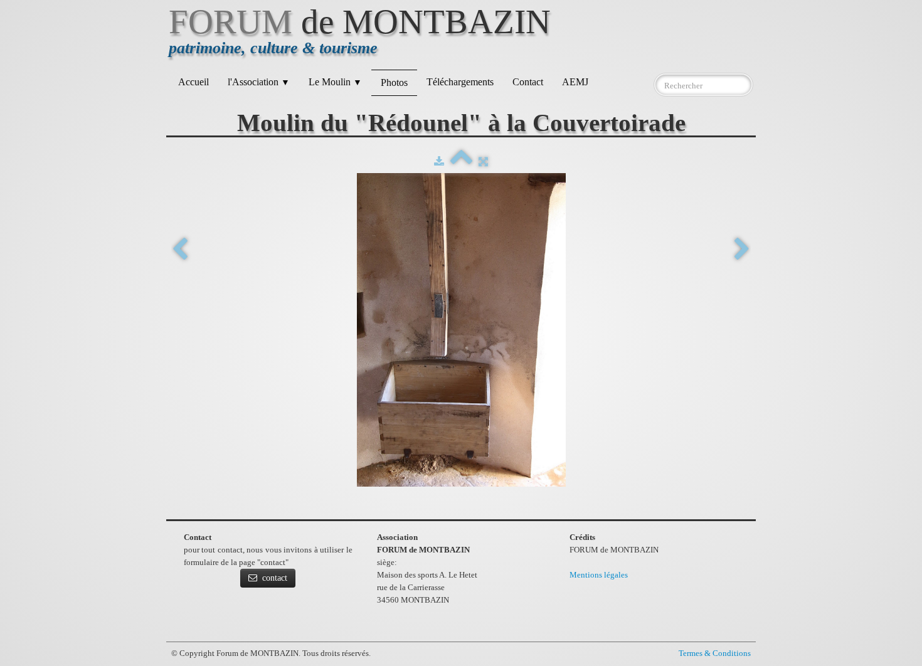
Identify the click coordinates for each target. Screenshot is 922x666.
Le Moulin (335, 82)
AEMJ (575, 82)
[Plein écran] (483, 161)
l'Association (259, 82)
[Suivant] (742, 250)
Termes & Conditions (715, 653)
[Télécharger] (439, 161)
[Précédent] (180, 250)
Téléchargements (460, 82)
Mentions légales (599, 574)
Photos (394, 82)
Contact (527, 82)
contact (274, 578)
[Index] (461, 161)
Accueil (193, 82)
